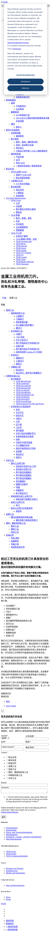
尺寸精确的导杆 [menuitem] (23, 445)
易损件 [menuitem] (19, 511)
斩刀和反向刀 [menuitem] (22, 493)
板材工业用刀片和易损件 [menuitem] (22, 508)
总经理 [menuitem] (19, 206)
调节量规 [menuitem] (20, 430)
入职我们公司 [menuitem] (17, 181)
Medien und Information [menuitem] (15, 873)
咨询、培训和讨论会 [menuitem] (25, 145)
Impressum (16, 49)
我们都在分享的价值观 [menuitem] (26, 209)
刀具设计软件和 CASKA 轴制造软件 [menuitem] (31, 151)
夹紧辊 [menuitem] (19, 451)
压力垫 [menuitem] (19, 424)
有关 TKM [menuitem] (20, 163)
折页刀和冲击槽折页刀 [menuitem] (26, 433)
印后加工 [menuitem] (15, 355)
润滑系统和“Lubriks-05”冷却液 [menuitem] (29, 352)
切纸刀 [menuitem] (19, 419)
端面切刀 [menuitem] (20, 358)
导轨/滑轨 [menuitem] (15, 538)
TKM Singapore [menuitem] (22, 264)
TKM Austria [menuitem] (21, 250)
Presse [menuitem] (8, 899)
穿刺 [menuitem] (18, 439)
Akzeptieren (25, 81)
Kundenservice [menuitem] (12, 871)
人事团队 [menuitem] (20, 193)
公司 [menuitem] (18, 203)
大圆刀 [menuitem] (19, 334)
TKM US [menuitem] (19, 255)
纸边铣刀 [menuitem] (20, 370)
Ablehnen (25, 88)
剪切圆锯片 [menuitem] (21, 481)
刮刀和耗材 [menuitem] (16, 379)
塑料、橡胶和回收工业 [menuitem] (16, 523)
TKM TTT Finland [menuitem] (23, 253)
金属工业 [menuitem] (10, 514)
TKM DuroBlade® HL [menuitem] (25, 395)
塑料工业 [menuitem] (15, 526)
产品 (4, 298)
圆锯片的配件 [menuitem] (22, 484)
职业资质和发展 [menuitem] (23, 178)
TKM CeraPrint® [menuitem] (23, 390)
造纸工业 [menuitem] (10, 310)
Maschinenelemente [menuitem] (13, 839)
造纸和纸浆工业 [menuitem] (18, 313)
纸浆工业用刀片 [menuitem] (18, 502)
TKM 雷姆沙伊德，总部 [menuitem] (26, 239)
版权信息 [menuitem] (10, 921)
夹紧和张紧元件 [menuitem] (23, 97)
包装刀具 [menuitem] (20, 346)
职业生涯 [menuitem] (10, 169)
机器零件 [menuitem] (15, 541)
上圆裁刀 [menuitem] (20, 316)
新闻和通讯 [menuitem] (11, 100)
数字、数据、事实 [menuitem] (24, 218)
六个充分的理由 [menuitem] (23, 184)
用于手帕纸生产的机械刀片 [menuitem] (28, 343)
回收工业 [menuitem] (15, 532)
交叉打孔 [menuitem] (20, 413)
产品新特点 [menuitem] (21, 106)
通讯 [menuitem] (13, 124)
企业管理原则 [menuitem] (22, 227)
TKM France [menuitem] (21, 248)
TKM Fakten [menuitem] (11, 854)
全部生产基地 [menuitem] (22, 236)
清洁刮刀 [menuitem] (20, 454)
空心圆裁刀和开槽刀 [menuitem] (25, 325)
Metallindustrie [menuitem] (12, 835)
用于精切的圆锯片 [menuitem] (24, 475)
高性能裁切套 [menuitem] (22, 322)
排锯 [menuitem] (18, 487)
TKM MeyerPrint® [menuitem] (23, 381)
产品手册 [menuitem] (20, 157)
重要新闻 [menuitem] (15, 112)
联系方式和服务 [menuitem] (13, 130)
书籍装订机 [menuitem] (16, 367)
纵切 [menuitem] (18, 410)
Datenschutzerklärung (9, 812)
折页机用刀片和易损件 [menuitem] (21, 407)
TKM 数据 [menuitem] (15, 215)
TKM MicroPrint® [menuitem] (23, 388)
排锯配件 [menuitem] (20, 490)
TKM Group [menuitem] (16, 200)
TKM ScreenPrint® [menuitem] (23, 401)
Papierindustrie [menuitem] (12, 828)
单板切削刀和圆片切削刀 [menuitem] (27, 499)
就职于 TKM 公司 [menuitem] (23, 175)
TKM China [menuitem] (21, 259)
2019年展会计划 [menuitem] (23, 115)
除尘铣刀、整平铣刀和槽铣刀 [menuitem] (29, 373)
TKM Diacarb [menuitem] (21, 246)
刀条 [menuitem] (18, 421)
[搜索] (48, 5)
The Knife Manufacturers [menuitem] (16, 198)
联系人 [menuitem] (19, 127)
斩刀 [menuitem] (18, 505)
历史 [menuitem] (18, 221)
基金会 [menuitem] (19, 212)
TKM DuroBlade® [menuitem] (23, 392)
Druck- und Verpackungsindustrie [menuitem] (19, 832)
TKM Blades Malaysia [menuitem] (25, 262)
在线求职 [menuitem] (20, 196)
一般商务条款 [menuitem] (12, 927)
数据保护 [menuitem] (10, 924)
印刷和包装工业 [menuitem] (13, 376)
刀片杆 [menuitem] (19, 427)
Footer (3, 904)
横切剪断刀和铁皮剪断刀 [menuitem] (27, 520)
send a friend (11, 706)
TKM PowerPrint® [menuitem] (23, 386)
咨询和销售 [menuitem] (16, 133)
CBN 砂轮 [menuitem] (20, 337)
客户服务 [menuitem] (15, 139)
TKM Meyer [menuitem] (21, 244)
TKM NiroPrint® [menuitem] (23, 397)
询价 (8, 701)
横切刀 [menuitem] (19, 328)
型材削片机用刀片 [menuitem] (24, 469)
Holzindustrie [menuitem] (11, 830)
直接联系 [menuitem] (20, 136)
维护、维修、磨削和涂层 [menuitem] (27, 142)
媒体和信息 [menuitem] (16, 154)
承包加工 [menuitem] (20, 148)
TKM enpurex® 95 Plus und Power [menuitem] (30, 404)
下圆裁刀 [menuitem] (20, 319)
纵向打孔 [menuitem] (20, 416)
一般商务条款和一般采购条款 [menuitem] (29, 166)
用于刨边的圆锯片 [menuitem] (24, 478)
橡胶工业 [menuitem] (15, 529)
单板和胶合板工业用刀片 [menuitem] (22, 496)
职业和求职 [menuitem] (16, 187)
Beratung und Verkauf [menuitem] (14, 868)
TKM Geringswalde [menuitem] (24, 241)
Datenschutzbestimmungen (18, 43)
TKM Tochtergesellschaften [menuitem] (17, 856)
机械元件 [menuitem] (10, 535)
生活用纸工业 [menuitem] (17, 331)
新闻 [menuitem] (13, 103)
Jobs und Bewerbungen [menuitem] (15, 885)
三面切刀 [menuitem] (20, 361)
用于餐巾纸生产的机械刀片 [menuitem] (28, 349)
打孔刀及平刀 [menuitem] (22, 340)
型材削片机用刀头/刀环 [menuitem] (26, 466)
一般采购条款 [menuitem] (12, 930)
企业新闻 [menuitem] (20, 109)
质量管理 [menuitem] (20, 230)
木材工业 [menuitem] (10, 460)
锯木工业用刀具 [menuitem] (18, 463)
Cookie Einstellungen (25, 75)
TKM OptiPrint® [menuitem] (22, 383)
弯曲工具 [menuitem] (15, 544)
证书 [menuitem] (18, 160)
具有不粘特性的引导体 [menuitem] (26, 448)
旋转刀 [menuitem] (19, 364)
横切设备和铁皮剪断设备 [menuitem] (22, 517)
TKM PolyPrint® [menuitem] (23, 399)
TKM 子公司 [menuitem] (16, 233)
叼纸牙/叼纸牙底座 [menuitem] (24, 442)
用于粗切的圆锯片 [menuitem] (24, 472)
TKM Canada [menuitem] (21, 257)
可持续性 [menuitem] (20, 224)
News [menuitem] (8, 897)
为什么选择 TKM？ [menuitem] (19, 172)
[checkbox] (25, 768)
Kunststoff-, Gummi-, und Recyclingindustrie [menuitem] (23, 837)
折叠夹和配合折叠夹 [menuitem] (25, 436)
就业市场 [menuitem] (20, 190)
